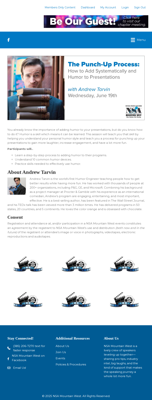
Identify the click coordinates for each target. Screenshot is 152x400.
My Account (108, 7)
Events (60, 358)
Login (125, 7)
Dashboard (88, 7)
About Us (62, 346)
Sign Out (140, 7)
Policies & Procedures (71, 364)
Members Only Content (60, 7)
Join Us (61, 352)
